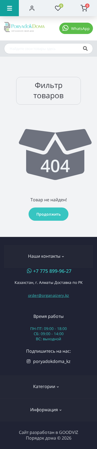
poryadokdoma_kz (51, 361)
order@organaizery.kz (48, 295)
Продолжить (48, 214)
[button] (76, 28)
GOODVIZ (68, 432)
